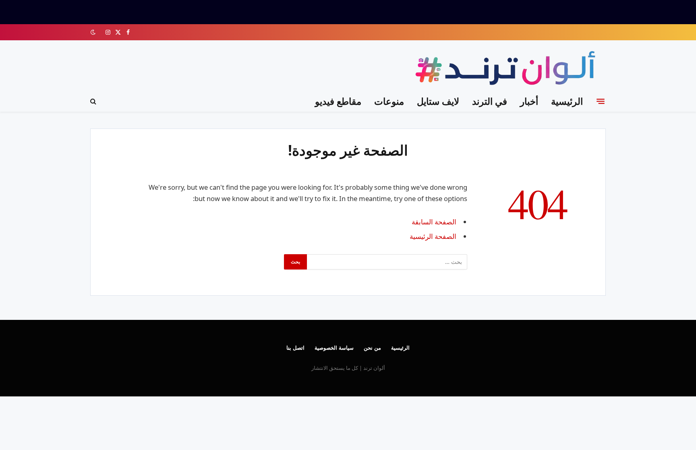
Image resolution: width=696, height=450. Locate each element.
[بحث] (94, 101)
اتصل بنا (295, 347)
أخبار (529, 101)
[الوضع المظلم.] (93, 32)
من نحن (372, 347)
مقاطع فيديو (338, 101)
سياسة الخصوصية (334, 347)
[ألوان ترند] (507, 69)
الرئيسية (567, 101)
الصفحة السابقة (434, 221)
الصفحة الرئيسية (433, 236)
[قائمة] (601, 101)
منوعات (389, 101)
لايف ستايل (438, 101)
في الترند (489, 101)
